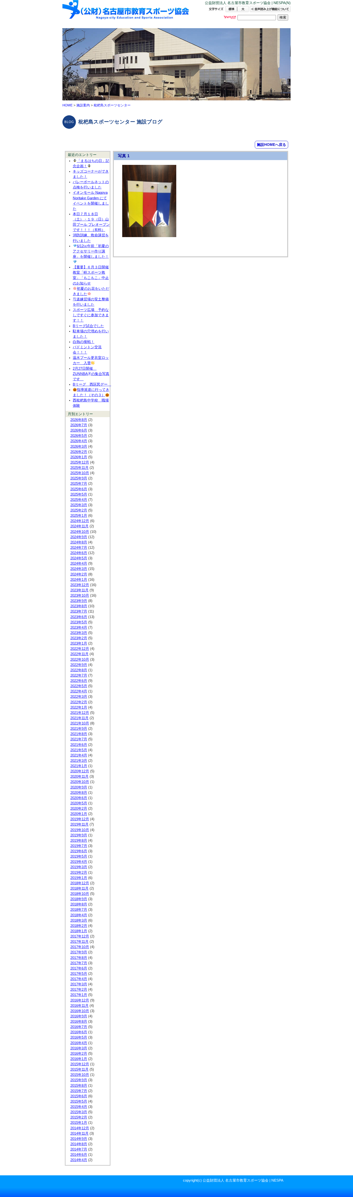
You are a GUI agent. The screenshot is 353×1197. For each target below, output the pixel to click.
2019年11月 (79, 824)
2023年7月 (78, 611)
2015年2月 (78, 1117)
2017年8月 (78, 958)
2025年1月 (78, 516)
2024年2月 (78, 574)
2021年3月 (78, 761)
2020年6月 (78, 798)
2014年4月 (78, 1160)
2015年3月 (78, 1112)
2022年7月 (78, 675)
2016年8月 (78, 1021)
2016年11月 (79, 1006)
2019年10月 (79, 830)
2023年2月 (78, 638)
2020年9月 (78, 787)
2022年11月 (79, 654)
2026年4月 (78, 441)
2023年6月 (78, 617)
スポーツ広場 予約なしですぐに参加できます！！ (91, 315)
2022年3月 (78, 697)
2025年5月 (78, 494)
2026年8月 (78, 420)
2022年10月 (79, 659)
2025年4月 (78, 500)
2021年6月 (78, 745)
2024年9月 (78, 537)
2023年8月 (78, 606)
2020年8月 (78, 793)
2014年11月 (79, 1133)
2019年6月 (78, 851)
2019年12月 (79, 819)
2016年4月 (78, 1043)
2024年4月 (78, 563)
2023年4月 (78, 627)
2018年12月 (79, 883)
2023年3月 (78, 633)
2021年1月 (78, 766)
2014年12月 (79, 1128)
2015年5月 (78, 1101)
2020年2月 (78, 808)
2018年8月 (78, 904)
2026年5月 (78, 436)
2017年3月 (78, 984)
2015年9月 (78, 1080)
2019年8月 (78, 840)
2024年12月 (79, 521)
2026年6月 (78, 430)
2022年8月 (78, 670)
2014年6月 (78, 1155)
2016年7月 (78, 1027)
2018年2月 (78, 926)
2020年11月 (79, 776)
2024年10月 (79, 532)
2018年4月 (78, 915)
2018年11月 (79, 888)
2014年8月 (78, 1144)
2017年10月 (79, 947)
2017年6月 (78, 968)
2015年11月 (79, 1069)
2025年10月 (79, 473)
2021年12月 (79, 713)
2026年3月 (78, 446)
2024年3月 (78, 569)
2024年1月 (78, 580)
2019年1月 (78, 878)
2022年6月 (78, 681)
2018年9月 (78, 899)
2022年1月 (78, 707)
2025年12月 (79, 462)
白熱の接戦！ (83, 342)
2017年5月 (78, 974)
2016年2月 (78, 1053)
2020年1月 (78, 814)
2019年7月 (78, 846)
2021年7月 (78, 739)
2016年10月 (79, 1011)
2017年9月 (78, 952)
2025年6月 (78, 489)
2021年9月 (78, 729)
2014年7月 (78, 1149)
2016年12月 (79, 1000)
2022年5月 (78, 686)
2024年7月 (78, 548)
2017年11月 (79, 942)
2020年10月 (79, 782)
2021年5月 (78, 750)
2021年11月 (79, 718)
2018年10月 (79, 894)
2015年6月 (78, 1096)
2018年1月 (78, 931)
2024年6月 (78, 553)
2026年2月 (78, 452)
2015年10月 (79, 1075)
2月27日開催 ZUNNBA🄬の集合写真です (91, 374)
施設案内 (83, 105)
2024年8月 (78, 542)
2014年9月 (78, 1139)
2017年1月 (78, 995)
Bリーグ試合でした (88, 326)
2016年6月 (78, 1032)
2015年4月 (78, 1107)
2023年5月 (78, 622)
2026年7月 (78, 425)
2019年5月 (78, 856)
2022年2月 (78, 702)
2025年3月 (78, 505)
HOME (67, 105)
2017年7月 (78, 963)
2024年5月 (78, 558)
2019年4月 (78, 862)
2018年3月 (78, 920)
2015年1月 (78, 1123)
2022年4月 (78, 691)
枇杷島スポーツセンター (112, 105)
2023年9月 (78, 601)
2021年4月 (78, 755)
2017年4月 (78, 979)
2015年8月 (78, 1085)
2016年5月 (78, 1037)
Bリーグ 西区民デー (92, 384)
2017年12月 (79, 936)
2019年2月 (78, 872)
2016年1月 (78, 1059)
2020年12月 (79, 771)
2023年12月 (79, 585)
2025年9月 (78, 478)
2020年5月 (78, 803)
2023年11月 (79, 590)
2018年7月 (78, 910)
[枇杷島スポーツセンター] (126, 14)
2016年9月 (78, 1016)
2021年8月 (78, 734)
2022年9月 (78, 665)
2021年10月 (79, 723)
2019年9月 (78, 835)
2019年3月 (78, 867)
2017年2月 (78, 989)
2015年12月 (79, 1064)
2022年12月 (79, 649)
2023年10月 (79, 595)
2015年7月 (78, 1091)
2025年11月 (79, 468)
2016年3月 (78, 1048)
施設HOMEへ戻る (271, 144)
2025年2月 (78, 510)
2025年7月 (78, 483)
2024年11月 (79, 526)
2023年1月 (78, 643)
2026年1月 (78, 457)
